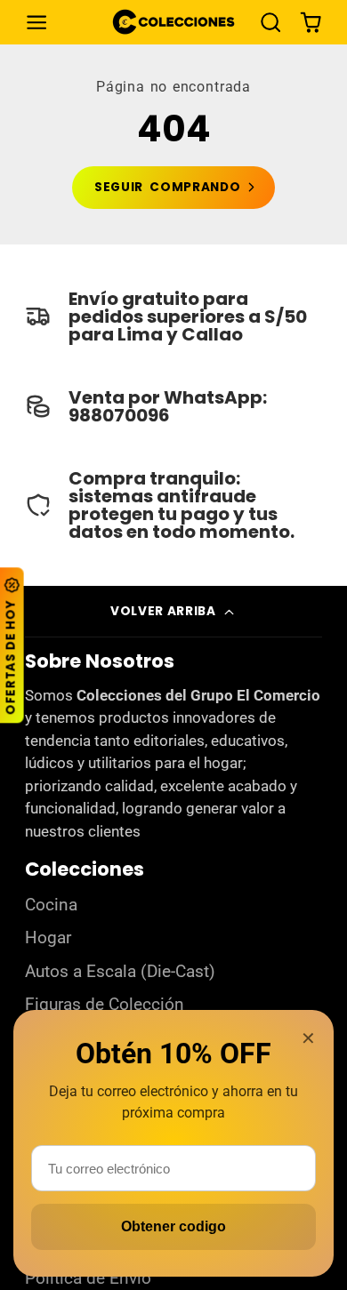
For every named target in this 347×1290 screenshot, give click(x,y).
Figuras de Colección (104, 1004)
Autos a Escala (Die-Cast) (120, 972)
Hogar (48, 938)
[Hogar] (173, 22)
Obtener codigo (173, 1226)
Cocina (51, 905)
